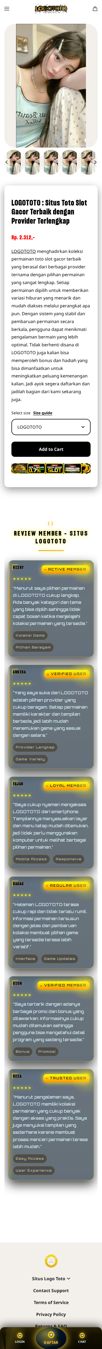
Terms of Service (51, 1302)
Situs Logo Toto (48, 1279)
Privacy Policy (51, 1314)
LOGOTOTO (23, 251)
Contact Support (51, 1290)
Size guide (42, 412)
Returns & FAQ (51, 1326)
